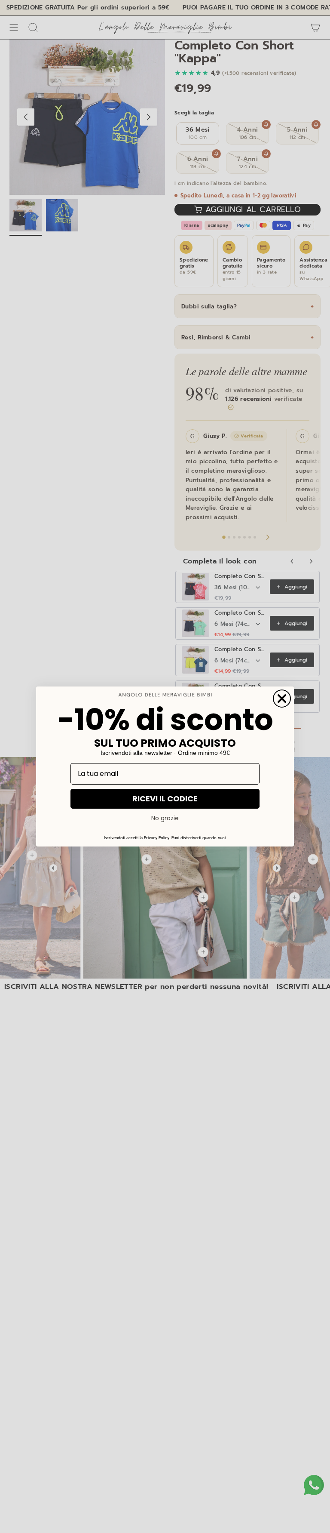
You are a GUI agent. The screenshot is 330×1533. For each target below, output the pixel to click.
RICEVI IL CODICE (165, 798)
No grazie (165, 818)
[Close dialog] (281, 698)
